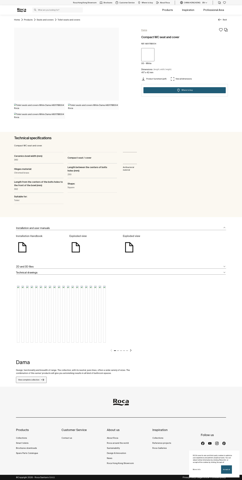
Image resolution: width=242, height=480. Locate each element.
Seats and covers (45, 19)
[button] (35, 10)
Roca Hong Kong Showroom (120, 463)
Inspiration (188, 9)
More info (197, 469)
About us (113, 430)
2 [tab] (118, 350)
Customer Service (74, 430)
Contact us (67, 438)
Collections (21, 438)
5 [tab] (127, 350)
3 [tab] (121, 350)
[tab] (121, 228)
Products (167, 9)
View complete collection (28, 380)
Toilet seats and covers (69, 19)
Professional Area (213, 9)
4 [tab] (124, 350)
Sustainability (113, 448)
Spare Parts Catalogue (27, 453)
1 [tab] (115, 350)
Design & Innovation (116, 453)
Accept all (226, 469)
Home (17, 19)
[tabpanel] (18, 316)
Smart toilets (22, 443)
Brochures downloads (26, 448)
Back (225, 20)
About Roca (112, 438)
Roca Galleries (159, 448)
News (109, 458)
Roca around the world (118, 443)
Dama (23, 362)
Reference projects (161, 443)
